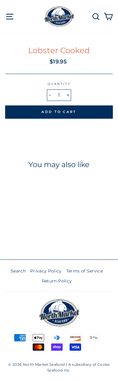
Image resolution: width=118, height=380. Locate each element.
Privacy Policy (46, 271)
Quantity (59, 84)
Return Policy (57, 281)
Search (18, 271)
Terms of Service (84, 271)
